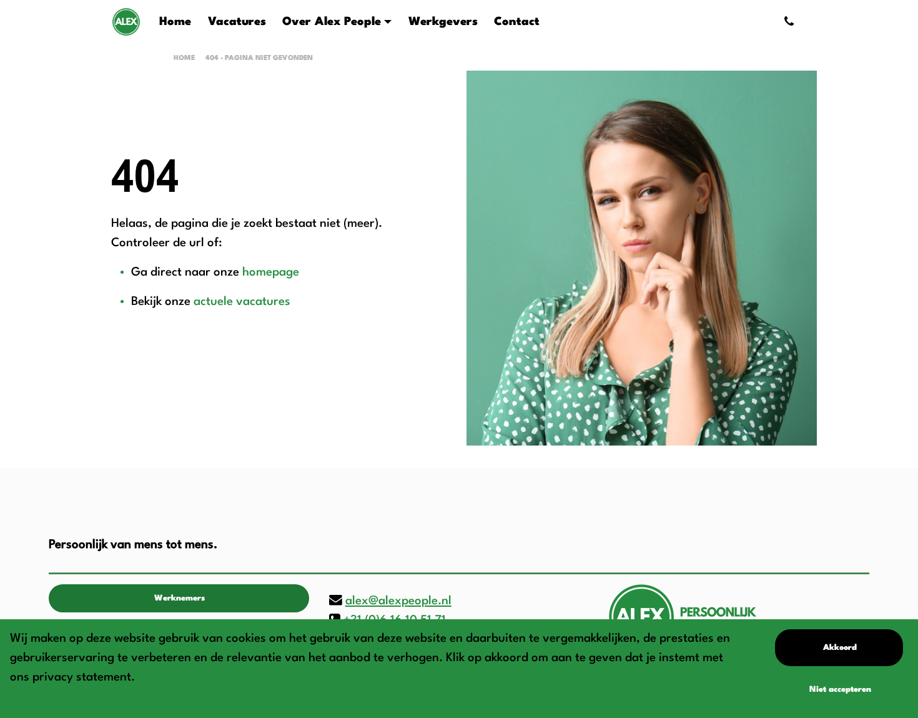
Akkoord (840, 648)
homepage (270, 272)
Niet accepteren (840, 690)
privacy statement (81, 677)
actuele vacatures (242, 302)
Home (184, 58)
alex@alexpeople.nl (398, 601)
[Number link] (791, 22)
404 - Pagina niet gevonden (259, 58)
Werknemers (179, 598)
